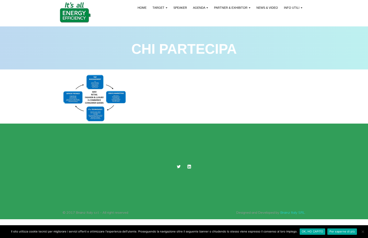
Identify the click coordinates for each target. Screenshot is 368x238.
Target (158, 7)
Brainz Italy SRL (292, 212)
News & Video (267, 7)
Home (142, 7)
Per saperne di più (342, 231)
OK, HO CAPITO (312, 231)
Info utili (292, 7)
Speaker (180, 7)
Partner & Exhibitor (231, 7)
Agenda (199, 7)
